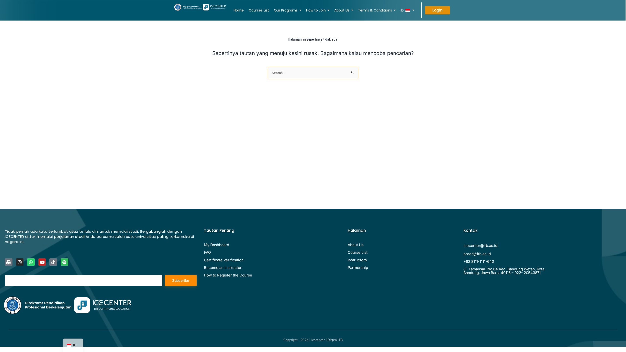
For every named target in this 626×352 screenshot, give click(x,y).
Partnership (358, 267)
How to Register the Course (228, 275)
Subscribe (180, 280)
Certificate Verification (224, 260)
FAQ (207, 252)
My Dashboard (216, 244)
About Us (356, 244)
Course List (358, 252)
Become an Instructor (223, 267)
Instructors (357, 260)
